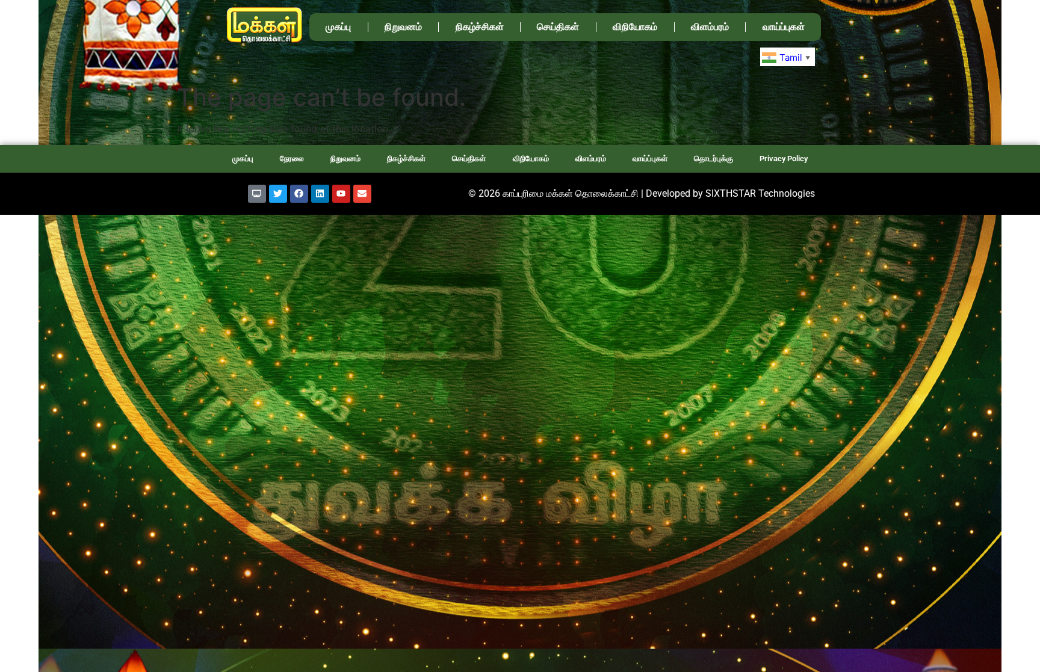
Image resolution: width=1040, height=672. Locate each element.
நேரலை (292, 158)
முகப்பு (338, 26)
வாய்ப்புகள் (784, 26)
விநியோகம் (635, 26)
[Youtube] (341, 194)
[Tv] (257, 194)
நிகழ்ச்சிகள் (480, 26)
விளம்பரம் (710, 26)
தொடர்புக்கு (713, 158)
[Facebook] (299, 194)
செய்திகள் (558, 26)
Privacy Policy (784, 158)
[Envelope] (362, 194)
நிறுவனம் (403, 26)
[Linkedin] (320, 194)
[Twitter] (278, 194)
